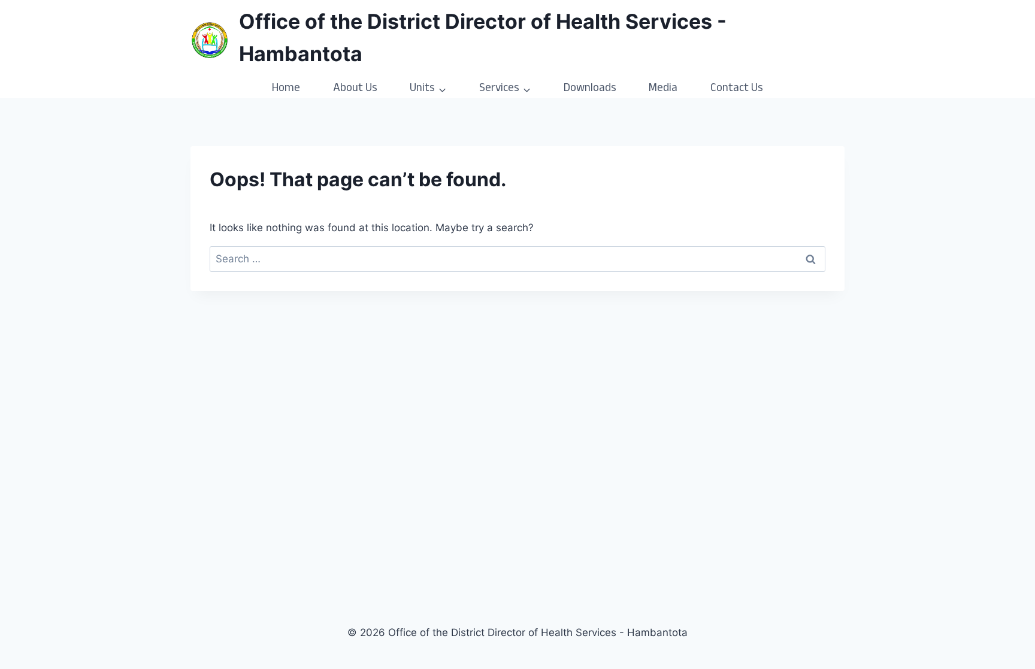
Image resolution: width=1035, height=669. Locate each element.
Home (286, 89)
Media (663, 89)
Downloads (590, 89)
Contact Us (736, 89)
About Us (355, 89)
